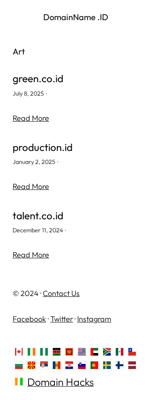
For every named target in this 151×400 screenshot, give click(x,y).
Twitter (61, 319)
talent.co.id (38, 215)
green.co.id (38, 78)
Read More (31, 118)
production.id (43, 147)
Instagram (94, 319)
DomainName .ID (75, 17)
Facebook (29, 319)
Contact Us (61, 293)
